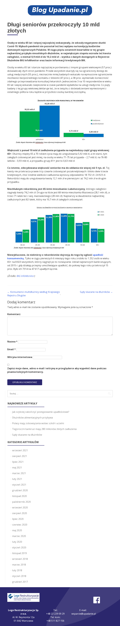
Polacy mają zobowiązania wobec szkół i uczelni (38, 423)
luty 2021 (17, 479)
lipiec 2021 (18, 461)
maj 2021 (17, 467)
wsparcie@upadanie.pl (83, 613)
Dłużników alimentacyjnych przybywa (32, 417)
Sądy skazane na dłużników (96, 292)
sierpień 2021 (19, 456)
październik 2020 (21, 501)
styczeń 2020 (19, 547)
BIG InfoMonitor (25, 276)
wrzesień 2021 (20, 450)
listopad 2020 (19, 496)
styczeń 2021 (19, 484)
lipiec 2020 (18, 519)
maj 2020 (17, 530)
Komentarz (13, 314)
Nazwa (12, 341)
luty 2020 (17, 541)
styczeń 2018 (19, 576)
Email (11, 349)
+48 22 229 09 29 (55, 613)
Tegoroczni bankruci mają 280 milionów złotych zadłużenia (44, 429)
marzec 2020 (19, 536)
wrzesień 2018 (20, 559)
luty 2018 (17, 570)
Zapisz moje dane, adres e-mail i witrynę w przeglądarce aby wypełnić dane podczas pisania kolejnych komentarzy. (56, 370)
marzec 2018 (19, 564)
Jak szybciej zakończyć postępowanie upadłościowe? (40, 411)
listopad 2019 (19, 553)
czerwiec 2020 (19, 524)
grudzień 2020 (20, 490)
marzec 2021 (19, 473)
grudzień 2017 (20, 581)
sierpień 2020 (19, 513)
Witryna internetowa (19, 357)
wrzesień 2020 (20, 507)
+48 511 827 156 (55, 620)
